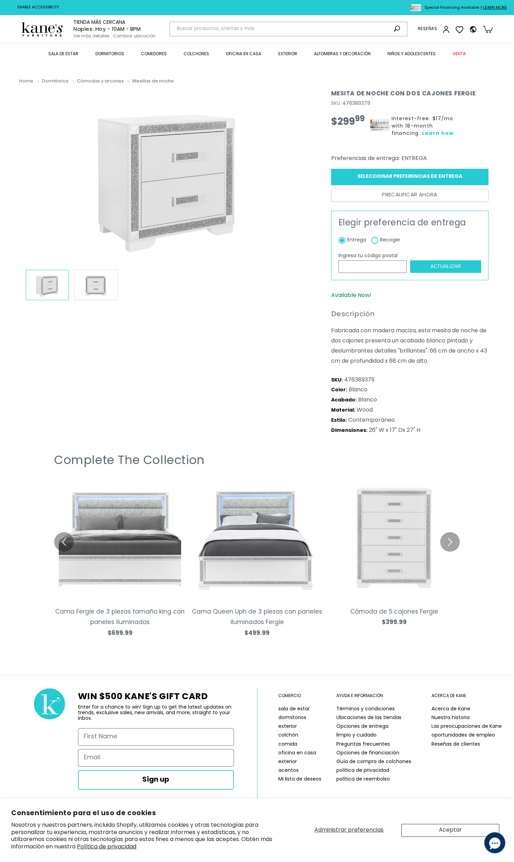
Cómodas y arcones (100, 81)
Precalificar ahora (409, 195)
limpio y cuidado (356, 735)
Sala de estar (63, 54)
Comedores (154, 54)
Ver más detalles (91, 36)
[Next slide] (450, 542)
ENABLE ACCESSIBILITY (38, 7)
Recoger (390, 240)
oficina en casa (297, 753)
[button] (63, 54)
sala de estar (294, 709)
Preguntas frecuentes (363, 744)
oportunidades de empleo (463, 735)
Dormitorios (109, 54)
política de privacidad (362, 770)
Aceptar (450, 830)
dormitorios (292, 717)
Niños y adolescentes (411, 54)
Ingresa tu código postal (368, 256)
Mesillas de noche (153, 81)
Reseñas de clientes (455, 744)
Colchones (196, 54)
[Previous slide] (64, 542)
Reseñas (427, 29)
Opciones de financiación (367, 753)
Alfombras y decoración (342, 54)
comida (287, 744)
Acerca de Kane (450, 709)
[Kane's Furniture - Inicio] (42, 29)
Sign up (155, 779)
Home (26, 81)
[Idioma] (473, 29)
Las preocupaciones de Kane (466, 726)
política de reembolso (363, 779)
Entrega (356, 240)
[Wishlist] (459, 29)
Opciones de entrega (362, 726)
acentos (288, 770)
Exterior (287, 54)
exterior (287, 726)
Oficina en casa (243, 54)
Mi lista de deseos (299, 779)
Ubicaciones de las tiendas (368, 717)
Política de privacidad (106, 847)
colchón (288, 735)
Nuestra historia (450, 717)
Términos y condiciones (365, 709)
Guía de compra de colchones (373, 762)
